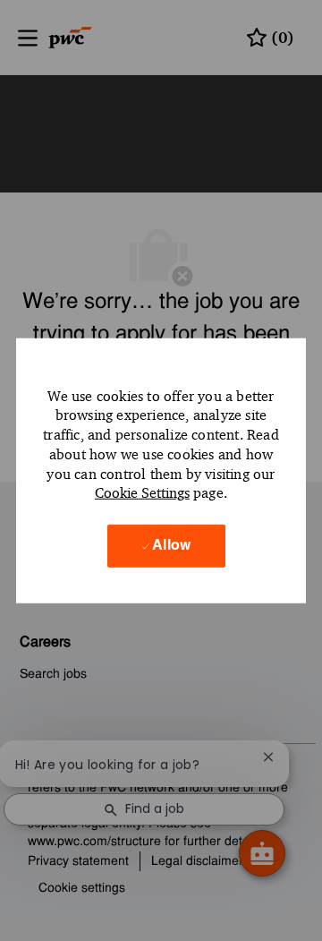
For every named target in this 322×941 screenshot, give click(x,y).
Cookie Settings (142, 492)
